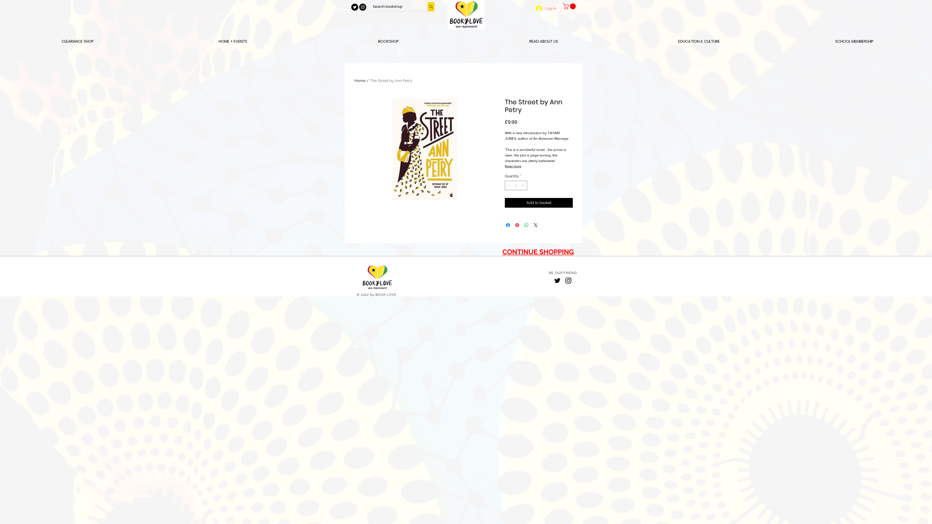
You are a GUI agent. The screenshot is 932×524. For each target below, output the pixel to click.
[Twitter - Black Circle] (354, 7)
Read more (513, 166)
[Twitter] (557, 281)
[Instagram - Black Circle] (362, 7)
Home (360, 80)
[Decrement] (509, 185)
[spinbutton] (516, 185)
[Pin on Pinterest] (517, 225)
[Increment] (523, 185)
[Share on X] (536, 225)
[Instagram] (568, 281)
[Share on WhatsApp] (526, 225)
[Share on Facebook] (508, 225)
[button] (570, 6)
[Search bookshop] (431, 6)
